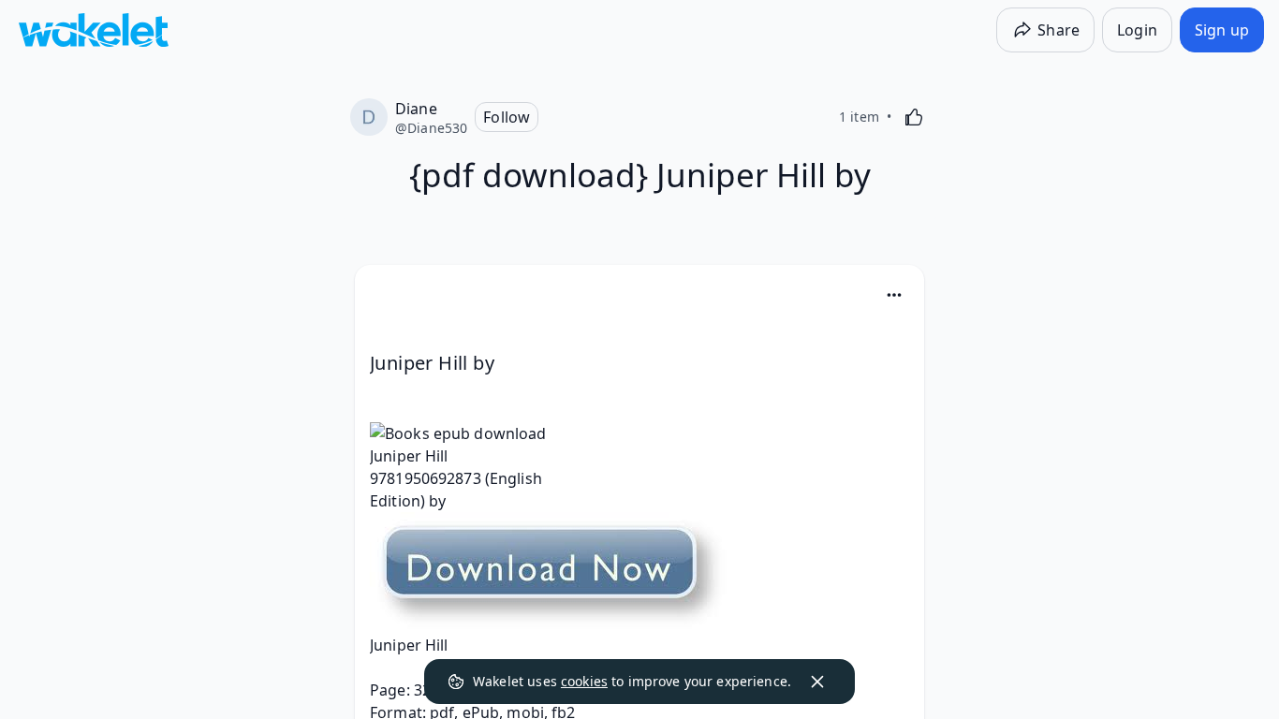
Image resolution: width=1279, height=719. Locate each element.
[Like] (914, 117)
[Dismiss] (817, 682)
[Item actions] (894, 295)
